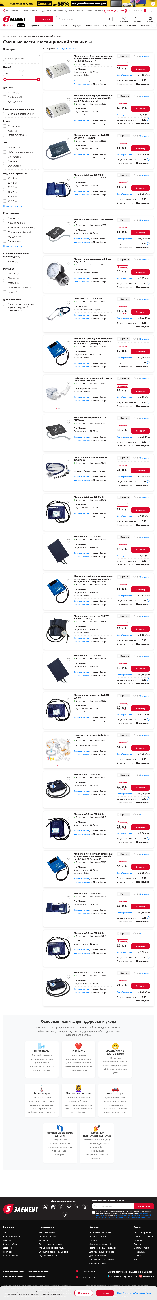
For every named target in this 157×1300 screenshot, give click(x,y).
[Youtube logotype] (45, 1207)
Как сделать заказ (47, 1232)
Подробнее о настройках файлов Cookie (134, 1293)
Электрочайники (148, 25)
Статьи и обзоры (11, 1244)
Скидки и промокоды (144, 1232)
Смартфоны (34, 25)
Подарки (138, 1240)
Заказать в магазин (81, 80)
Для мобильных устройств (101, 1251)
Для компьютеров (97, 1255)
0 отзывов (144, 56)
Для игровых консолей (100, 1244)
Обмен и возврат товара (50, 1244)
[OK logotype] (85, 1207)
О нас (5, 1232)
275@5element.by (87, 1277)
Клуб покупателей (13, 1271)
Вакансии (7, 1247)
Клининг (93, 1240)
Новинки (138, 1255)
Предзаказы (139, 1251)
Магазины (15, 10)
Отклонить (83, 1292)
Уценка (21, 25)
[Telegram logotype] (77, 1207)
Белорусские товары (143, 1236)
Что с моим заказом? (84, 10)
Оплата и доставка (66, 10)
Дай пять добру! (10, 1255)
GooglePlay (116, 1276)
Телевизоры (63, 25)
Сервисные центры (98, 1263)
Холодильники (92, 25)
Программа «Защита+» (100, 1232)
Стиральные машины (112, 25)
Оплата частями (141, 1247)
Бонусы (137, 1244)
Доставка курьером (82, 84)
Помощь (24, 10)
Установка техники (98, 1236)
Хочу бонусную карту (115, 10)
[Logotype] (14, 19)
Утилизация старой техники (102, 1259)
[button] (153, 25)
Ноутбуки (77, 25)
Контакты (99, 10)
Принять (105, 1292)
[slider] (4, 79)
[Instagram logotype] (53, 1207)
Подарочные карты (48, 10)
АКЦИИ (9, 25)
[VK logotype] (69, 1207)
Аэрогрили (131, 25)
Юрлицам (34, 10)
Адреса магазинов (11, 1236)
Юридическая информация (52, 1247)
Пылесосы (48, 25)
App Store (132, 1276)
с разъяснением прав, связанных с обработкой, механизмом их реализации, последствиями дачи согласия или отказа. (123, 1216)
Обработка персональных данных (55, 1251)
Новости (7, 1240)
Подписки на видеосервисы (102, 1247)
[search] (108, 19)
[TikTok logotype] (65, 1215)
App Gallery (148, 1276)
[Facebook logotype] (61, 1207)
